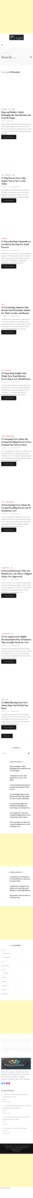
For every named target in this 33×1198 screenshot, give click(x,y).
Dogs (13, 108)
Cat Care (13, 1147)
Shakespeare (7, 957)
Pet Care (5, 989)
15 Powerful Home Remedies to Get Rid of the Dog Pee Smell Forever (16, 244)
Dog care (4, 108)
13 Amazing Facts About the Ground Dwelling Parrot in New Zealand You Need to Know (16, 442)
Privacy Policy (16, 1151)
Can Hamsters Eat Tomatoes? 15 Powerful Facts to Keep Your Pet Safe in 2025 (20, 879)
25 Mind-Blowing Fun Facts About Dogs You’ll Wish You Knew (14, 705)
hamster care (6, 985)
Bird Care (18, 1147)
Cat (12, 567)
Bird (3, 435)
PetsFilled (9, 1146)
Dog (10, 108)
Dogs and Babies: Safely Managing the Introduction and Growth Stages (16, 115)
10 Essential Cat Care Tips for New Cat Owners (15, 1128)
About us (20, 1149)
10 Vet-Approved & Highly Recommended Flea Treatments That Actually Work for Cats (16, 639)
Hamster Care (24, 1147)
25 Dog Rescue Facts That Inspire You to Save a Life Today (13, 181)
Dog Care (8, 1147)
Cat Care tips (5, 567)
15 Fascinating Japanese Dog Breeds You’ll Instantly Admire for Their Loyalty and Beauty (16, 310)
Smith (4, 120)
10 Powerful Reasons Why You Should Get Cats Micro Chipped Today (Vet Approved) (16, 574)
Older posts (7, 736)
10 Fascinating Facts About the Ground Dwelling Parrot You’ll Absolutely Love (16, 508)
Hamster (5, 981)
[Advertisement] (16, 16)
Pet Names (5, 994)
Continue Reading (9, 137)
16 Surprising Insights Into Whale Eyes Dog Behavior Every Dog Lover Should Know (16, 376)
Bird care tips (10, 435)
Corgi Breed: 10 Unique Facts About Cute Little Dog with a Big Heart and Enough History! (20, 888)
